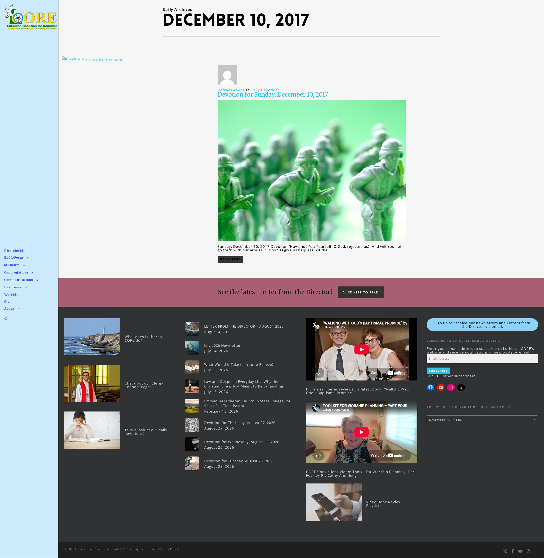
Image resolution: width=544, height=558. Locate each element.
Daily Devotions (265, 89)
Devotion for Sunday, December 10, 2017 (273, 94)
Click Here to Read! (361, 292)
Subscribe (438, 371)
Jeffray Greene (231, 89)
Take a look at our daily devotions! (146, 431)
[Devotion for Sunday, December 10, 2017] (312, 242)
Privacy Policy (168, 549)
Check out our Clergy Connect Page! (144, 385)
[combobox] (482, 420)
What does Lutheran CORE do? (143, 338)
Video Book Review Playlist (383, 503)
